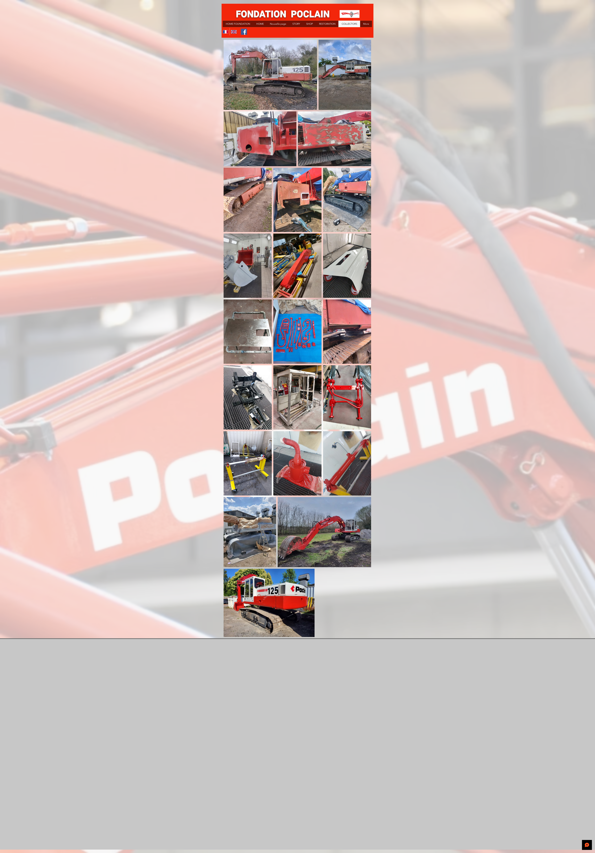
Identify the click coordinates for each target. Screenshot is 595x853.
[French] (226, 31)
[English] (234, 31)
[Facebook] (244, 32)
